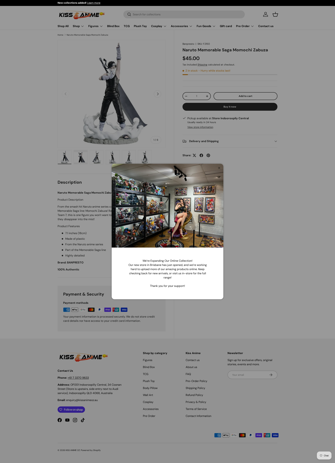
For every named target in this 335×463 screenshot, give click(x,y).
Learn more (93, 2)
